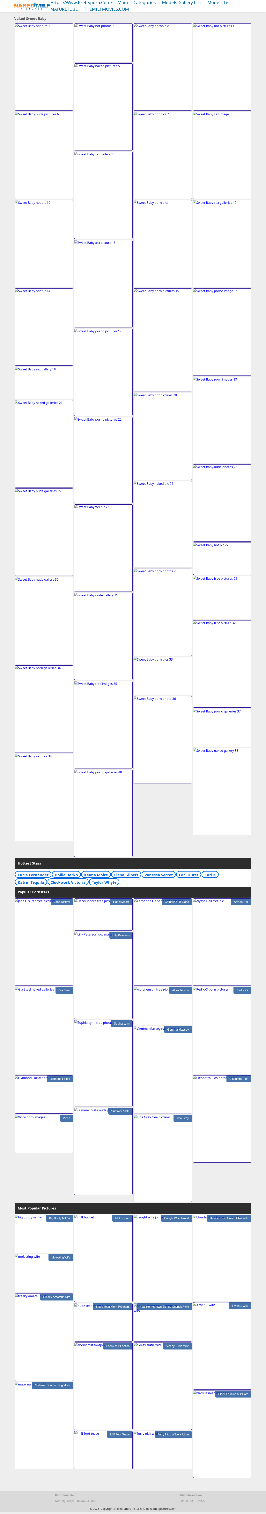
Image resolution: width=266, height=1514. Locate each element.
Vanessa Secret (158, 875)
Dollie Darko (66, 875)
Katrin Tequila (31, 882)
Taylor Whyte (104, 882)
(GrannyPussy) (64, 1501)
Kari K (210, 875)
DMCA (201, 1501)
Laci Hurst (188, 875)
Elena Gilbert (126, 875)
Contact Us (187, 1501)
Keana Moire (96, 875)
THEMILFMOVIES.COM (106, 9)
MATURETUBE (64, 9)
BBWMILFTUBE (86, 1501)
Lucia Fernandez (33, 875)
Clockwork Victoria (68, 882)
